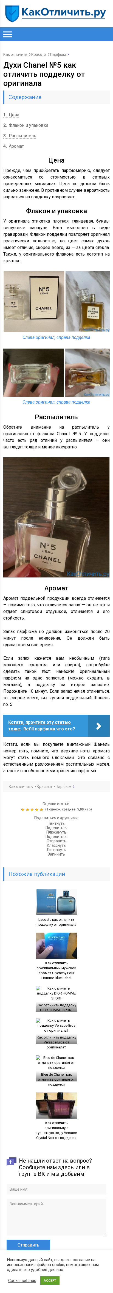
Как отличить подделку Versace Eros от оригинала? (56, 1042)
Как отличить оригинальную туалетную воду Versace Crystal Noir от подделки (56, 1130)
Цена (11, 114)
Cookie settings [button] (22, 1280)
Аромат (13, 146)
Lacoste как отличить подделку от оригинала (56, 922)
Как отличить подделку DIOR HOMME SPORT (56, 1007)
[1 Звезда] (23, 809)
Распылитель (19, 135)
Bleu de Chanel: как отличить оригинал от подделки (56, 1079)
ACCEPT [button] (50, 1280)
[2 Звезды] (28, 809)
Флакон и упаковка (25, 125)
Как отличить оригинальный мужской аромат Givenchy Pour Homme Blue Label (56, 970)
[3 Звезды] (32, 809)
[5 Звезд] (42, 809)
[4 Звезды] (37, 809)
